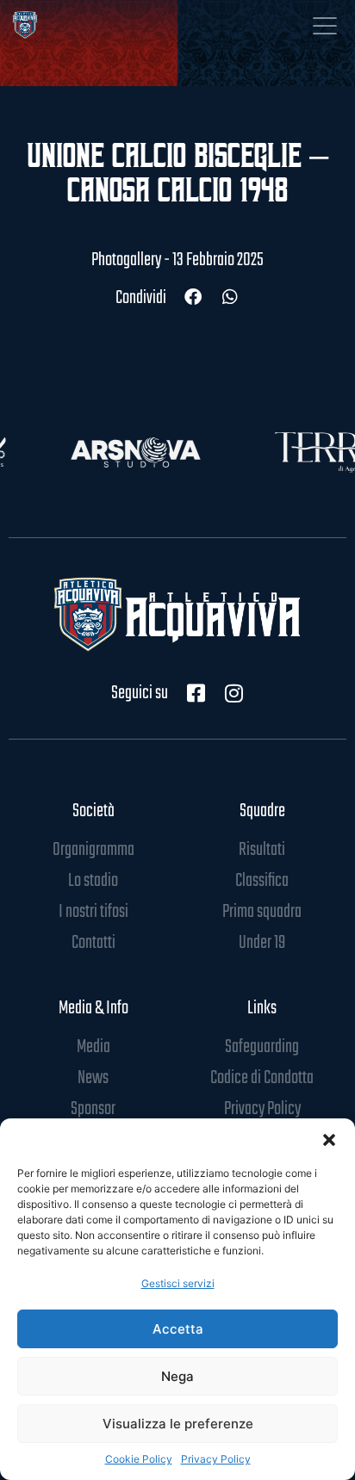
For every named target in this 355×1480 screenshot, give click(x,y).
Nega (177, 1376)
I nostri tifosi (93, 911)
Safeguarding (262, 1047)
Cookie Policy (138, 1458)
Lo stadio (93, 880)
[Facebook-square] (195, 693)
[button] (329, 1140)
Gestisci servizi (178, 1283)
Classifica (262, 880)
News (93, 1078)
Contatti (93, 942)
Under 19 (262, 942)
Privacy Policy (216, 1458)
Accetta (178, 1329)
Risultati (262, 849)
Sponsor (93, 1109)
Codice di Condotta (262, 1078)
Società (93, 811)
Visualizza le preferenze (178, 1423)
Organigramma (93, 849)
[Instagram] (233, 693)
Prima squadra (262, 911)
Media (93, 1047)
